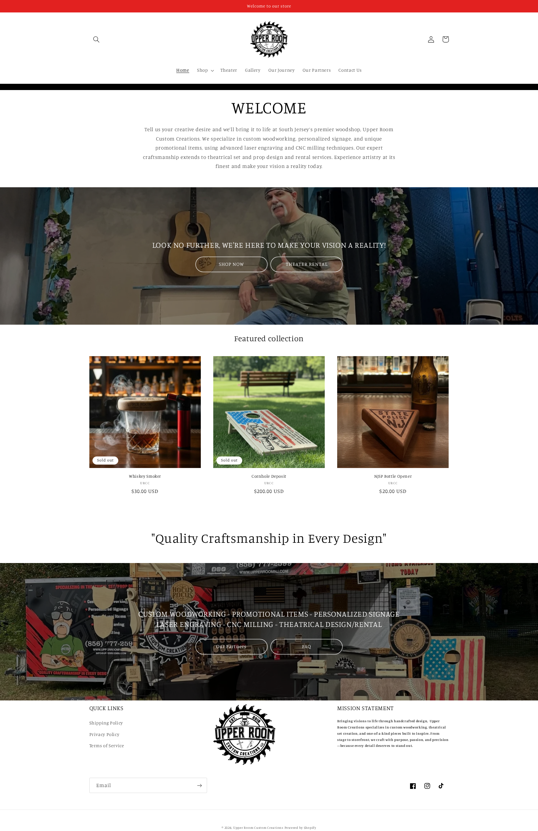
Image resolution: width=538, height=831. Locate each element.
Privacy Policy (104, 734)
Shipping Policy (106, 722)
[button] (96, 39)
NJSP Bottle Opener (393, 476)
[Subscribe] (199, 785)
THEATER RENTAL (307, 264)
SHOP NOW (231, 264)
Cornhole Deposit (269, 476)
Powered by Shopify (300, 827)
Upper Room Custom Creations (258, 827)
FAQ (306, 646)
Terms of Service (106, 745)
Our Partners (231, 646)
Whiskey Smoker (145, 476)
